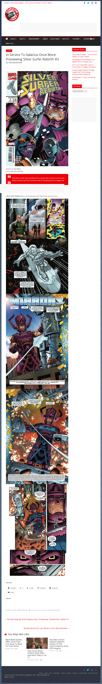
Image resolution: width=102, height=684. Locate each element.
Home (41, 673)
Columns (76, 39)
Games (45, 39)
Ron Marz (43, 610)
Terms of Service (93, 673)
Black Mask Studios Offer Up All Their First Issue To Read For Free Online (13, 642)
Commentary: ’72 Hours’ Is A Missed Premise (24, 3)
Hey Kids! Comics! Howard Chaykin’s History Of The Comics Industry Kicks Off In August (59, 643)
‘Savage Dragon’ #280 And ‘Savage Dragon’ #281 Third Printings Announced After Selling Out (83, 72)
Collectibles (55, 39)
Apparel (69, 673)
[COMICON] (11, 8)
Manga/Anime (34, 39)
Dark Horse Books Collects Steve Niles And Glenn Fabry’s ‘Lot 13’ (37, 654)
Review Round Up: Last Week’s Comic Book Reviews (47, 628)
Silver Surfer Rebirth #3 (53, 610)
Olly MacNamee (23, 610)
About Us (9, 43)
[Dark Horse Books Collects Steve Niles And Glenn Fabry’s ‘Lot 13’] (37, 639)
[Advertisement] (58, 27)
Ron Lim (38, 610)
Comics (13, 39)
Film (51, 673)
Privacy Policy (83, 673)
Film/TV (22, 39)
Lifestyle (65, 39)
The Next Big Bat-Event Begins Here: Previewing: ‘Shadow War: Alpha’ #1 (36, 619)
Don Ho (33, 610)
